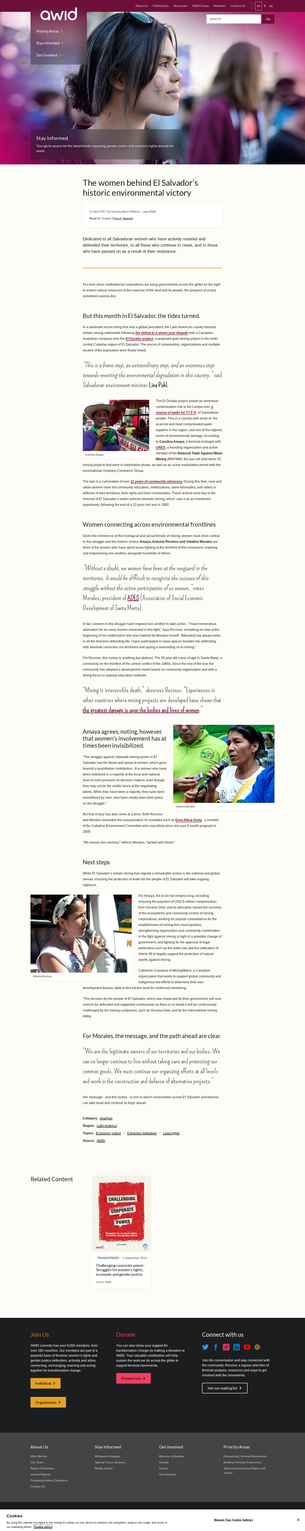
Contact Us (238, 5)
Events (163, 1468)
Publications (161, 5)
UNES (160, 447)
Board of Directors (42, 1468)
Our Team (37, 1462)
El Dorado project (139, 338)
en (258, 5)
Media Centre (104, 1468)
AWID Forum (200, 5)
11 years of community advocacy (156, 481)
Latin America (107, 1125)
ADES (133, 598)
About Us (141, 5)
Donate (164, 1462)
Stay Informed (47, 43)
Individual (43, 1383)
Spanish (128, 218)
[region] (152, 1520)
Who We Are (38, 1456)
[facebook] (215, 1347)
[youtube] (247, 1347)
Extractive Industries (142, 1133)
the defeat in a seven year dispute (161, 333)
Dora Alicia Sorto (188, 820)
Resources (180, 5)
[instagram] (226, 1347)
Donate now (131, 1378)
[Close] (298, 1519)
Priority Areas (47, 31)
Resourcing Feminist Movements (245, 1456)
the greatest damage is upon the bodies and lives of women (141, 710)
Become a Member (171, 1456)
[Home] (59, 14)
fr (265, 5)
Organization (45, 1402)
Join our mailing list (222, 1388)
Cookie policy (43, 1526)
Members (220, 5)
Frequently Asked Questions (48, 1480)
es (271, 5)
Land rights (171, 1133)
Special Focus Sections (110, 1462)
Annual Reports (40, 1474)
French (117, 218)
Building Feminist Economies (242, 1462)
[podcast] (257, 1347)
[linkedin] (236, 1347)
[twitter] (205, 1347)
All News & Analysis (107, 1456)
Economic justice (108, 1133)
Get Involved (46, 55)
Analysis (106, 1118)
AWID (101, 1140)
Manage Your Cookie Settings (233, 1519)
